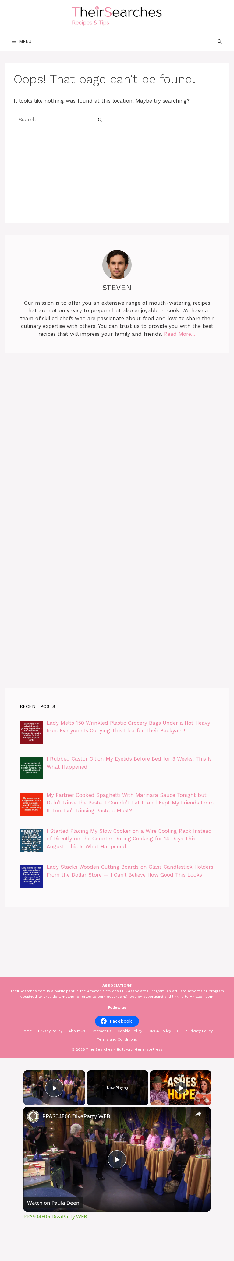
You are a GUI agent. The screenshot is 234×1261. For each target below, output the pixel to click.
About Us (77, 1031)
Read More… (180, 334)
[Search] (100, 120)
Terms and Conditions (117, 1039)
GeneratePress (149, 1049)
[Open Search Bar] (219, 41)
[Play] (181, 1088)
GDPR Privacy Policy (195, 1031)
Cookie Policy (130, 1031)
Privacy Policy (50, 1031)
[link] (33, 1116)
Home (26, 1031)
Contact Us (101, 1031)
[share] (198, 1113)
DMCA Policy (159, 1031)
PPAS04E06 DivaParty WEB (76, 1116)
